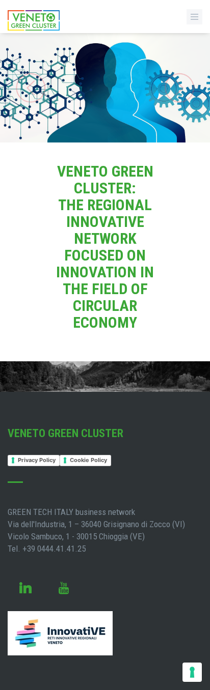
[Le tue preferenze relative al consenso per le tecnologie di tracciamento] (192, 672)
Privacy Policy (37, 460)
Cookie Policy (88, 460)
